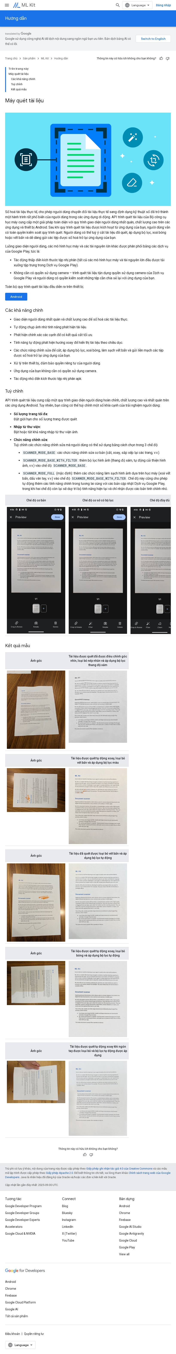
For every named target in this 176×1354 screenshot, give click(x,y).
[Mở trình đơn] (7, 5)
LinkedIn (67, 1226)
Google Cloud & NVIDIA (20, 1233)
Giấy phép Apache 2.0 (59, 1172)
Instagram (69, 1220)
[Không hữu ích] (167, 58)
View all (124, 1254)
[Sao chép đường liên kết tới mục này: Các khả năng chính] (47, 310)
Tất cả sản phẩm (16, 1316)
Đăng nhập (163, 5)
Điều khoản (12, 1334)
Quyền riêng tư (34, 1334)
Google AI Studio (130, 1226)
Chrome (124, 1213)
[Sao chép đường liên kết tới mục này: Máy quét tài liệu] (48, 101)
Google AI (11, 1309)
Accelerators (14, 1226)
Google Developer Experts (22, 1220)
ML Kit (28, 5)
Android (16, 297)
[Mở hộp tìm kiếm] (117, 5)
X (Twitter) (69, 1233)
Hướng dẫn (16, 18)
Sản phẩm (29, 58)
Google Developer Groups (22, 1213)
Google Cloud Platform (20, 1302)
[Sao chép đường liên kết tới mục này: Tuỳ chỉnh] (27, 391)
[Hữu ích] (161, 58)
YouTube (68, 1240)
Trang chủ (11, 58)
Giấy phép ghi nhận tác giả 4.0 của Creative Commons (119, 1168)
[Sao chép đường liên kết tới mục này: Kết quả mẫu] (34, 645)
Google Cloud (128, 1240)
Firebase (125, 1220)
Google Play (127, 1247)
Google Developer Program (23, 1206)
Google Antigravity (131, 1233)
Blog (65, 1206)
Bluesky (67, 1213)
